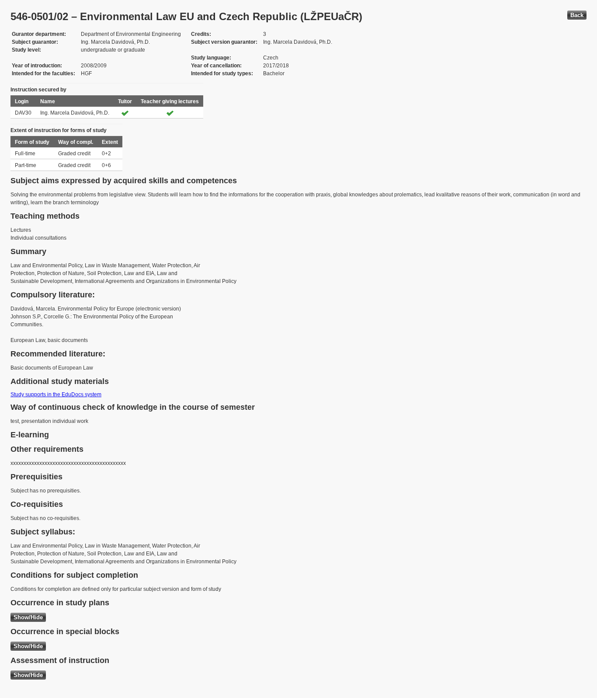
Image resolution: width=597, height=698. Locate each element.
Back (576, 15)
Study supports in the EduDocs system (55, 394)
